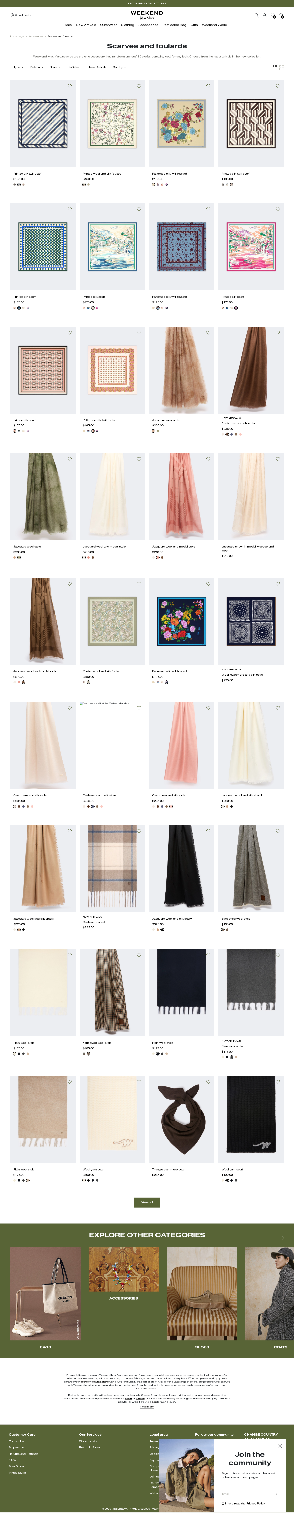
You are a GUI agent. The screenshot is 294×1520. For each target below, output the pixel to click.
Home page (17, 37)
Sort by (118, 67)
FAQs (12, 1460)
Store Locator (88, 1441)
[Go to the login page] (265, 15)
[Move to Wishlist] (70, 86)
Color (53, 67)
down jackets (100, 1382)
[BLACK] (231, 806)
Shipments (16, 1448)
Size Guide (16, 1467)
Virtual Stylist (17, 1473)
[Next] (281, 1238)
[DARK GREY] (97, 1180)
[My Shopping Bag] (281, 15)
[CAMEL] (227, 806)
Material (35, 67)
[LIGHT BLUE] (158, 184)
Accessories (35, 37)
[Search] (257, 15)
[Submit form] (276, 1494)
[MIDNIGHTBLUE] (14, 184)
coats (84, 1382)
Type (17, 67)
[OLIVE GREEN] (158, 431)
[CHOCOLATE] (23, 184)
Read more (147, 1407)
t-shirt (128, 1399)
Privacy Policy (255, 1504)
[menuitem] (69, 27)
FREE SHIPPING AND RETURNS (147, 4)
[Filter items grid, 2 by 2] (281, 67)
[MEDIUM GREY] (23, 1054)
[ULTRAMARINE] (231, 434)
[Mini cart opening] (285, 15)
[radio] (14, 184)
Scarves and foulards (60, 37)
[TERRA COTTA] (88, 557)
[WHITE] (84, 184)
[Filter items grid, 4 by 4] (275, 67)
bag (154, 1402)
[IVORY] (19, 184)
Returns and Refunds (23, 1454)
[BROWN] (227, 434)
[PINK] (28, 308)
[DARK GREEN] (19, 308)
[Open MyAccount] (268, 15)
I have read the (245, 1504)
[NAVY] (93, 1180)
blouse (140, 1399)
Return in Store (89, 1448)
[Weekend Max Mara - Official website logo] (147, 15)
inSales (74, 67)
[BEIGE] (153, 184)
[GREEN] (88, 184)
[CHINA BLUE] (23, 308)
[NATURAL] (162, 184)
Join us (155, 1477)
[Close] (280, 1446)
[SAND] (223, 434)
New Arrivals (97, 67)
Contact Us (16, 1441)
